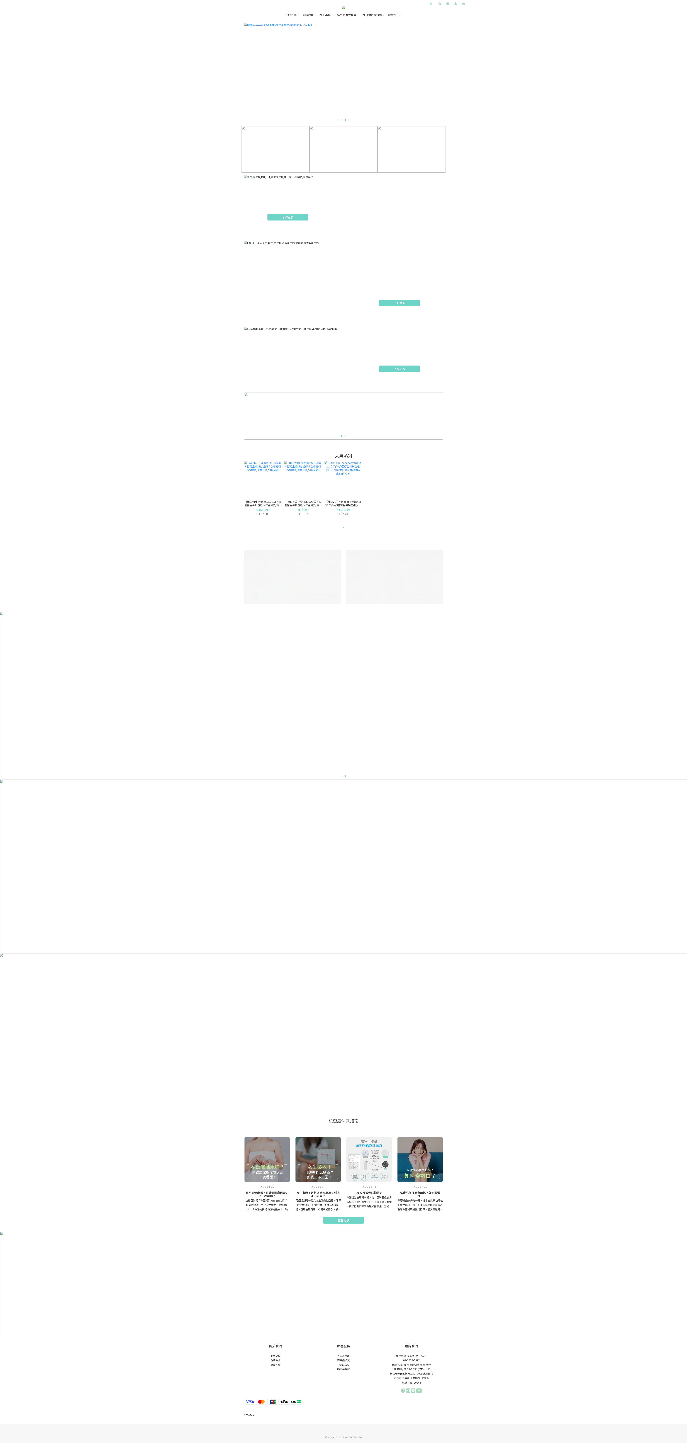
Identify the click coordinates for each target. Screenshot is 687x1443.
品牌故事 (276, 1356)
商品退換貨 (343, 1360)
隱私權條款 (343, 1369)
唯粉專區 (325, 15)
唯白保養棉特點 (372, 15)
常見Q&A (343, 1364)
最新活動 (308, 15)
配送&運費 (343, 1356)
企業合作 (276, 1360)
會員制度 (276, 1364)
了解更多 (287, 217)
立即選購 (290, 15)
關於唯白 (393, 15)
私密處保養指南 (347, 15)
